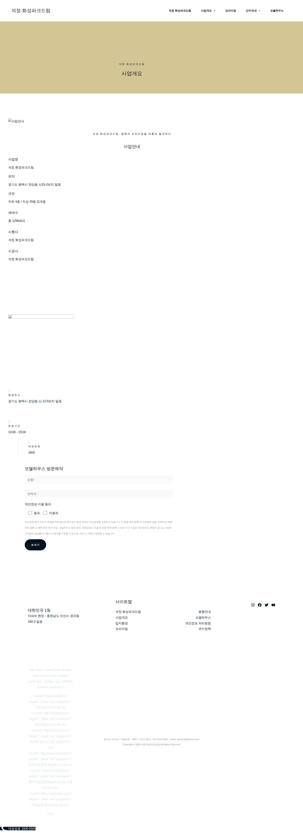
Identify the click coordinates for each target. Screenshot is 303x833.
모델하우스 (277, 10)
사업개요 (206, 10)
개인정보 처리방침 (198, 623)
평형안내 (204, 611)
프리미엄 (230, 10)
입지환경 (121, 623)
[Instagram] (253, 605)
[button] (213, 10)
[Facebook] (260, 605)
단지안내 (251, 10)
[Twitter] (266, 605)
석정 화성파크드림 (30, 10)
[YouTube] (273, 605)
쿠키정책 (204, 629)
